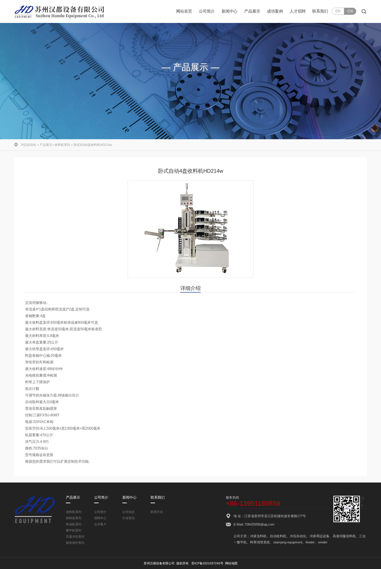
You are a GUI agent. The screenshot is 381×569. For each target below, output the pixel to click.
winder (322, 542)
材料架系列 (73, 518)
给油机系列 (73, 524)
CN (350, 11)
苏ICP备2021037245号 (207, 563)
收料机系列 (62, 144)
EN (337, 11)
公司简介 (207, 11)
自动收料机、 (280, 536)
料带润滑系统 (260, 542)
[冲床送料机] (60, 11)
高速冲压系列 (75, 536)
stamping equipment (287, 542)
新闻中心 (229, 11)
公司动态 (128, 512)
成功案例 (275, 11)
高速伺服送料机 (344, 536)
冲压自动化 (28, 144)
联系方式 (157, 512)
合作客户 (100, 524)
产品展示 (252, 11)
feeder (310, 542)
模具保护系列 (75, 543)
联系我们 (320, 11)
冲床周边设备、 (321, 536)
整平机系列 (73, 530)
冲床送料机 (258, 536)
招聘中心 (100, 518)
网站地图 (231, 563)
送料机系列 (73, 512)
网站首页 (184, 11)
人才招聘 (298, 11)
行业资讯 (128, 518)
